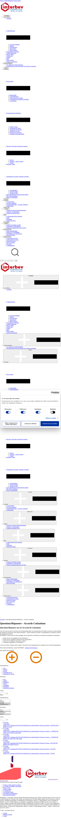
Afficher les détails (51, 418)
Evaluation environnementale (17, 134)
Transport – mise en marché (16, 161)
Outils (7, 217)
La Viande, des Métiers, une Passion (12, 786)
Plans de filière (10, 54)
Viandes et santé (14, 193)
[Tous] (5, 700)
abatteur (5, 680)
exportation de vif (7, 672)
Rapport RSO (13, 95)
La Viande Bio (7, 790)
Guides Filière (9, 206)
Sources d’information (11, 197)
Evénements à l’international (13, 226)
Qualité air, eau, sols (15, 131)
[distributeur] (5, 712)
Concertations (13, 101)
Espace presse (17, 0)
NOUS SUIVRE (10, 235)
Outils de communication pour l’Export (16, 227)
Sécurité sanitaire (14, 191)
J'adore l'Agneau (7, 789)
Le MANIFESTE (14, 96)
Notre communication (11, 231)
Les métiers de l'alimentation (10, 793)
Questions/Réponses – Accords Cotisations (17, 204)
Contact (5, 813)
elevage (5, 671)
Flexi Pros (8, 244)
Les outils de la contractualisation (14, 65)
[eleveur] (5, 714)
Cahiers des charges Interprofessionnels (16, 210)
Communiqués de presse (12, 239)
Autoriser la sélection (30, 423)
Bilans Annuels (13, 50)
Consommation (13, 190)
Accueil (2, 619)
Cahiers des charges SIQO (13, 213)
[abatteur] (5, 711)
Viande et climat (14, 127)
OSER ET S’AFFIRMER (12, 232)
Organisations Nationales (12, 51)
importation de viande (8, 674)
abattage (5, 669)
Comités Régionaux (11, 53)
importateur (6, 686)
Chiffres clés (9, 56)
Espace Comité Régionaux (6, 0)
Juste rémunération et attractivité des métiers (17, 194)
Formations (9, 219)
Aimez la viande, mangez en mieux (12, 785)
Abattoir (12, 163)
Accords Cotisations (11, 203)
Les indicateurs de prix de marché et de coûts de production (21, 66)
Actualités (8, 18)
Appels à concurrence (11, 61)
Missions (12, 46)
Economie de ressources (16, 132)
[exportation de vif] (5, 704)
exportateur (6, 685)
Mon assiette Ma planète (9, 795)
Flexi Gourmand (10, 242)
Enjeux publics (10, 60)
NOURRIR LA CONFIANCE (14, 233)
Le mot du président (15, 44)
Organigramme (13, 47)
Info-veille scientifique (12, 196)
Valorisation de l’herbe (15, 128)
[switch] (23, 412)
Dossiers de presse (11, 241)
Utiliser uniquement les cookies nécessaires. (11, 423)
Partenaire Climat (10, 164)
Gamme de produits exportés (13, 225)
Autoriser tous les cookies (50, 423)
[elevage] (5, 703)
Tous (4, 668)
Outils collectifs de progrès (16, 98)
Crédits (5, 816)
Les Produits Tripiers (8, 792)
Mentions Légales (7, 814)
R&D (7, 59)
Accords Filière (10, 201)
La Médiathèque (10, 245)
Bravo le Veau (6, 787)
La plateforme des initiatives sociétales (19, 99)
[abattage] (5, 701)
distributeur (6, 682)
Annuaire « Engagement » (13, 211)
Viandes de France (11, 220)
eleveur (5, 683)
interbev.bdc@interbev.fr (31, 647)
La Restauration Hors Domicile (14, 216)
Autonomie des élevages (16, 129)
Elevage (12, 160)
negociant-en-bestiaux (8, 688)
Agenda (8, 57)
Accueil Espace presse (12, 238)
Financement (13, 48)
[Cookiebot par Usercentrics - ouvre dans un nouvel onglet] (52, 393)
